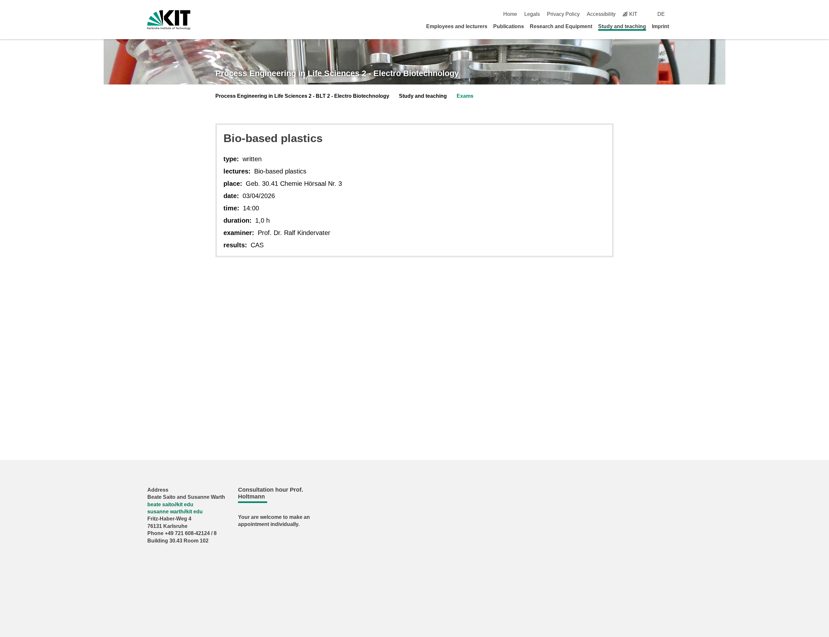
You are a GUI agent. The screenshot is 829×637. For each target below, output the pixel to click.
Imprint (660, 26)
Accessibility (601, 14)
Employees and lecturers (456, 26)
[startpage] (679, 26)
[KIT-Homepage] (168, 20)
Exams (465, 96)
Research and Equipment (561, 26)
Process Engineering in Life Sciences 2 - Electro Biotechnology (337, 73)
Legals (532, 14)
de (661, 14)
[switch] (679, 14)
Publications (508, 26)
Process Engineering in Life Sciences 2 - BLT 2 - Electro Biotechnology (302, 96)
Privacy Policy (563, 14)
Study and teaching (622, 26)
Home (510, 14)
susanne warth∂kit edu (175, 511)
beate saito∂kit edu (170, 504)
